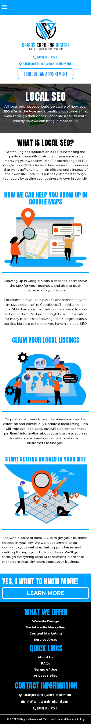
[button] (4, 7)
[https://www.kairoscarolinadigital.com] (45, 35)
